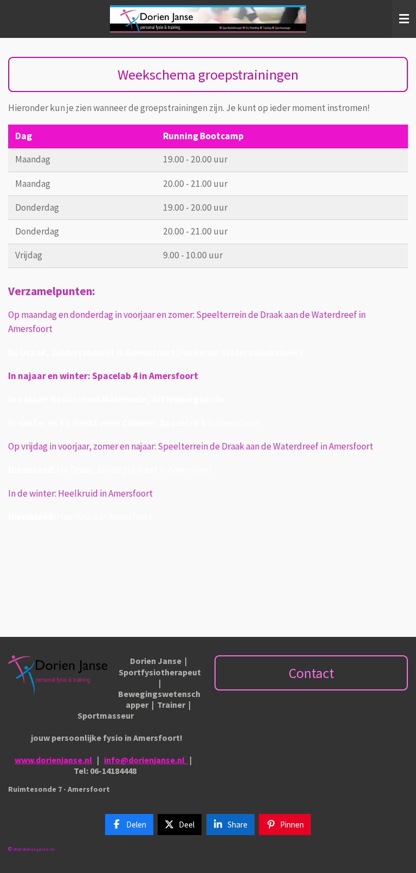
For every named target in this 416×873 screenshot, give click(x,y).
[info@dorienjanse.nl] (186, 759)
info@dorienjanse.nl (144, 759)
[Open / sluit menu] (404, 19)
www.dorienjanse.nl (53, 759)
